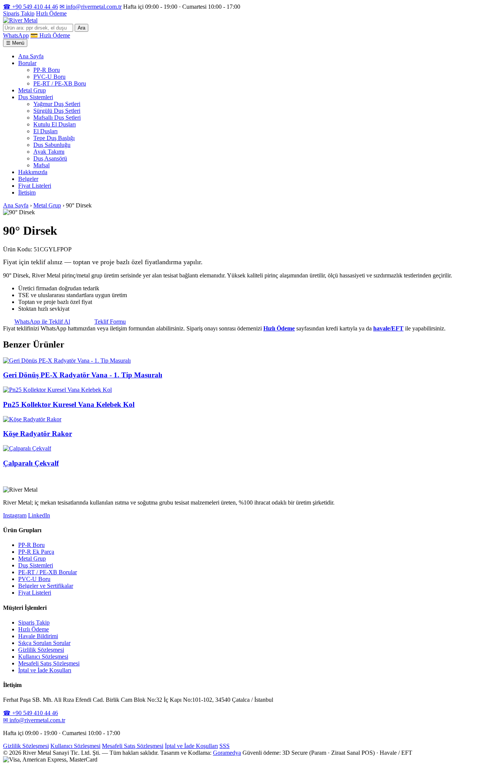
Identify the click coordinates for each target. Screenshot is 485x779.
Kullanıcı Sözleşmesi (43, 656)
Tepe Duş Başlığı (54, 138)
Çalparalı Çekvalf (31, 463)
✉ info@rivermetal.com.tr (90, 6)
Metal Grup (32, 90)
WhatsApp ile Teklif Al (42, 321)
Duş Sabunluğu (51, 145)
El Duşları (45, 131)
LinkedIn (39, 515)
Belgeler (28, 179)
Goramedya (227, 752)
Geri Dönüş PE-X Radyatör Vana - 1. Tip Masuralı (82, 375)
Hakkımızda (32, 172)
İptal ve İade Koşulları (44, 670)
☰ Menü (15, 43)
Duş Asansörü (50, 158)
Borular (27, 63)
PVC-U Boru (49, 76)
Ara (81, 28)
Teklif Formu (110, 321)
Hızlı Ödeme (51, 13)
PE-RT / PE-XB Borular (47, 572)
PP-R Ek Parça (36, 551)
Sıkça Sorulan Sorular (44, 643)
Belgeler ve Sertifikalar (45, 586)
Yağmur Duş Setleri (56, 104)
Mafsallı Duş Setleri (57, 117)
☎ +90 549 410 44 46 (30, 6)
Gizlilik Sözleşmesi (41, 650)
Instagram (15, 515)
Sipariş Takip (18, 13)
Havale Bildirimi (38, 636)
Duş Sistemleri (35, 97)
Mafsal (41, 165)
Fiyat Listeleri (34, 185)
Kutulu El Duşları (54, 124)
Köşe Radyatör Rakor (37, 434)
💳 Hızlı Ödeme (50, 35)
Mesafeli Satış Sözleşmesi (49, 663)
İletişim (27, 192)
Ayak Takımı (48, 151)
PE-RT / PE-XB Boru (59, 83)
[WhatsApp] (8, 772)
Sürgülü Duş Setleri (56, 111)
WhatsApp (16, 35)
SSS (224, 746)
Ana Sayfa (31, 56)
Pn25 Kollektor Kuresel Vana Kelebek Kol (69, 404)
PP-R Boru (46, 70)
